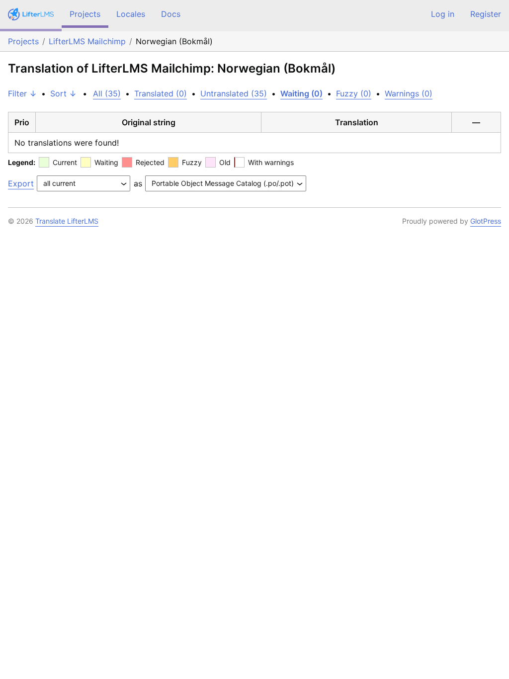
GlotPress (485, 221)
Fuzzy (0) (353, 93)
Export (21, 183)
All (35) (107, 93)
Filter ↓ (22, 93)
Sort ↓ (63, 93)
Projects (85, 14)
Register (485, 14)
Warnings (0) (408, 93)
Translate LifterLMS (66, 221)
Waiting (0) (301, 93)
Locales (130, 14)
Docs (170, 14)
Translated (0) (160, 93)
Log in (442, 14)
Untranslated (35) (233, 93)
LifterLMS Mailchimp (87, 41)
